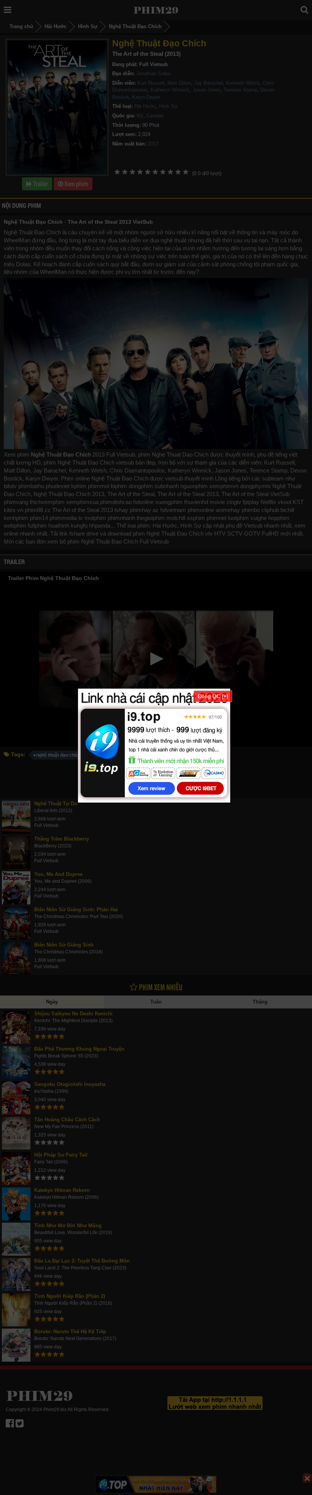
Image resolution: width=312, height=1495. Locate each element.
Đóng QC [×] (213, 696)
